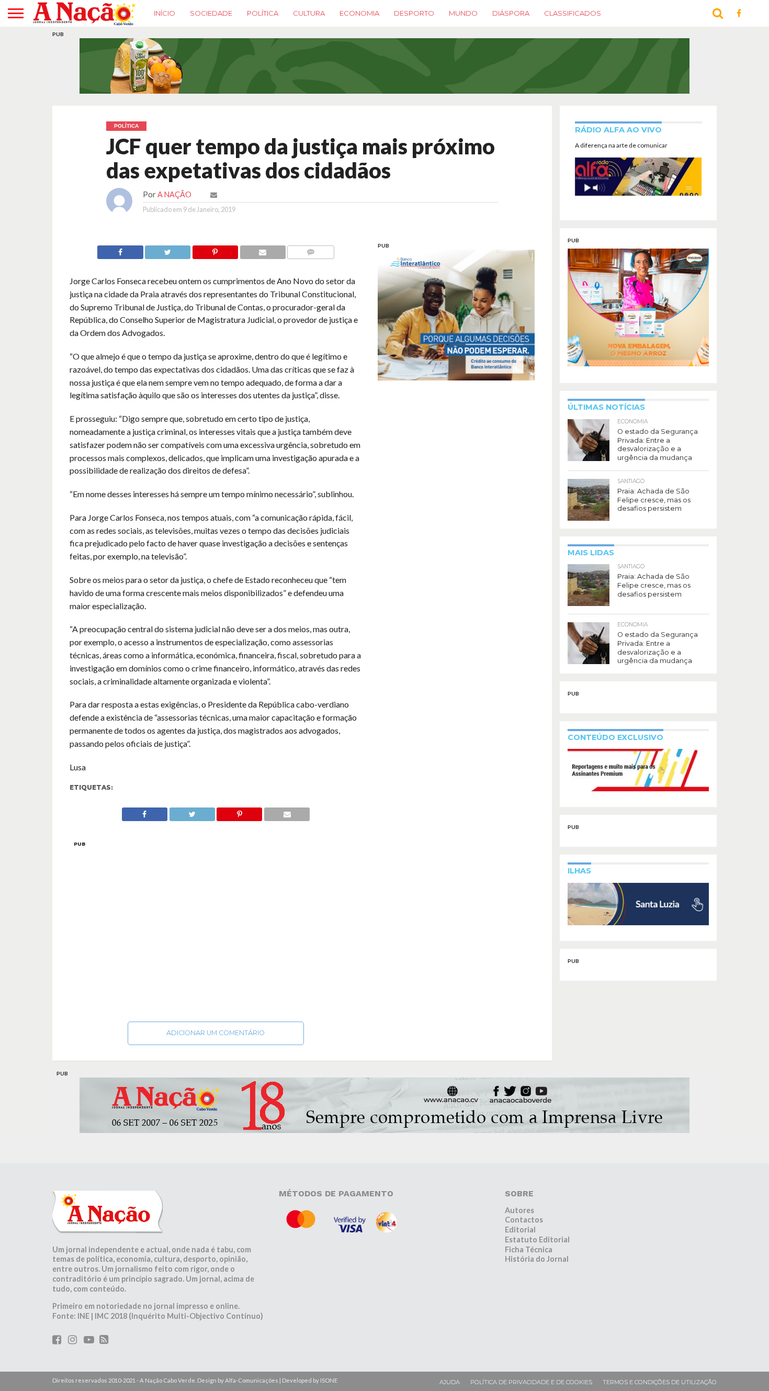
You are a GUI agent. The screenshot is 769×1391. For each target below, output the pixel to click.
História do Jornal (537, 1258)
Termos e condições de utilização (660, 1382)
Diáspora (510, 13)
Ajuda (449, 1382)
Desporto (414, 13)
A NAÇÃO (174, 194)
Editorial (520, 1229)
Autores (519, 1210)
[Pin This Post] (215, 249)
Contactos (524, 1219)
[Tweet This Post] (168, 249)
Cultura (309, 13)
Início (164, 13)
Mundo (463, 13)
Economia (359, 13)
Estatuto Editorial (537, 1239)
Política (262, 13)
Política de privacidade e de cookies (531, 1382)
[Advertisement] (216, 928)
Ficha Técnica (528, 1249)
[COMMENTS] (310, 249)
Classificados (572, 13)
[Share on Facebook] (120, 249)
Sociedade (211, 13)
